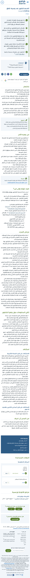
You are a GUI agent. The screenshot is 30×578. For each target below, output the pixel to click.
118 (6, 482)
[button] (27, 2)
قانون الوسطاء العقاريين (21, 498)
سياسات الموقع (23, 539)
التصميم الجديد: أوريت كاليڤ (9, 539)
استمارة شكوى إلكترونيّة (16, 65)
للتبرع (25, 542)
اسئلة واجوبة (23, 535)
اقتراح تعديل (15, 519)
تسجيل (8, 550)
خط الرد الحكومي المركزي (25, 469)
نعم (19, 509)
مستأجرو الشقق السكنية (21, 445)
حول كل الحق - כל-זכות (21, 533)
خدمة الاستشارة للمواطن (21, 479)
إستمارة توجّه (15, 473)
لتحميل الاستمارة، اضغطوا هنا (17, 212)
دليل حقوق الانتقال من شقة (20, 450)
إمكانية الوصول (23, 537)
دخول (25, 544)
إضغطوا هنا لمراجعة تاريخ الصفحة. (21, 528)
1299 (6, 473)
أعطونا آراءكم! (23, 540)
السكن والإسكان (23, 440)
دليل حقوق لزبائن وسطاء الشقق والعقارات (17, 182)
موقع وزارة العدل (19, 54)
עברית (27, 13)
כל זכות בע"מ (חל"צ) (9, 563)
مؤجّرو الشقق (23, 447)
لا (11, 509)
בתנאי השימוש (9, 568)
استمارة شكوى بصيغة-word (15, 67)
